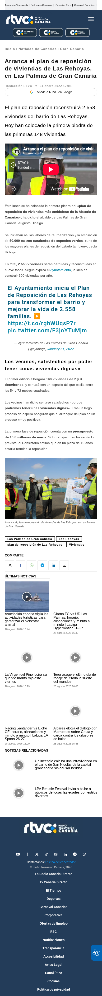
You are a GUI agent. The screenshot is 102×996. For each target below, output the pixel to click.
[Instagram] (55, 854)
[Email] (64, 565)
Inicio (10, 49)
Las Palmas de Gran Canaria (29, 539)
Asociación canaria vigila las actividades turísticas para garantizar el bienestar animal (26, 619)
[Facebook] (20, 565)
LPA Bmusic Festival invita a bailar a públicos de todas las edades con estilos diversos (66, 792)
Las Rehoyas (69, 539)
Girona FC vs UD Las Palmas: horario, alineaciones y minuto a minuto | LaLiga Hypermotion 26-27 (71, 621)
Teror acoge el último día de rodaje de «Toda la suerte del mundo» (74, 677)
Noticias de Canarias (38, 49)
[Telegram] (42, 565)
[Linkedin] (53, 565)
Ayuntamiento (60, 270)
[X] (9, 565)
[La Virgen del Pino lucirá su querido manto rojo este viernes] (27, 657)
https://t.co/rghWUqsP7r (42, 323)
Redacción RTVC (19, 86)
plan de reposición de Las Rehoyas (34, 544)
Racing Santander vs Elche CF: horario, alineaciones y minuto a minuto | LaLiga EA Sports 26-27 (26, 733)
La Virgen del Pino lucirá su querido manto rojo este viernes (26, 677)
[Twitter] (36, 854)
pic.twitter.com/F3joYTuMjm (47, 330)
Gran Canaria (72, 49)
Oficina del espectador (60, 862)
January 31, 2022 (60, 349)
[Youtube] (17, 854)
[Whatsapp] (84, 854)
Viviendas (76, 544)
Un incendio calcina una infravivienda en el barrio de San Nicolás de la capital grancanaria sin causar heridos (66, 764)
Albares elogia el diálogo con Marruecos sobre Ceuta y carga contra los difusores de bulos (75, 733)
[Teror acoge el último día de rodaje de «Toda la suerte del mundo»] (75, 657)
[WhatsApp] (31, 565)
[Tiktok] (46, 854)
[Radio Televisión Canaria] (28, 19)
